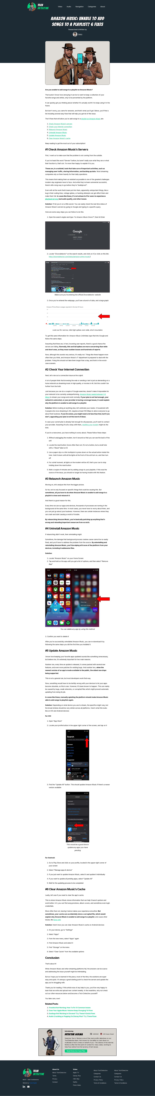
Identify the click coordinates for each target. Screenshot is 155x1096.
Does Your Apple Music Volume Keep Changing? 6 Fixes (71, 1010)
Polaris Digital (33, 1083)
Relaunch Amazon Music (58, 130)
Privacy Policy (98, 1080)
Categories (92, 7)
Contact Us (97, 1077)
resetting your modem (90, 425)
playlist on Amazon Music (90, 119)
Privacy (54, 1079)
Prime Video (77, 1085)
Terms (54, 1076)
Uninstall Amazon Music (58, 132)
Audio (69, 7)
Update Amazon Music (57, 135)
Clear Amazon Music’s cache (59, 138)
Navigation (79, 7)
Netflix (75, 1082)
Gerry (80, 34)
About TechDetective (59, 1072)
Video (60, 7)
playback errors (51, 199)
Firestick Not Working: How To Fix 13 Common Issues (70, 1008)
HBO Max (76, 1079)
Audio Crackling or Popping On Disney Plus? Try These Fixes (72, 1016)
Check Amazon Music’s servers (60, 124)
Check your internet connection (60, 127)
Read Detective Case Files (76, 1051)
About (102, 7)
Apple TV (76, 1072)
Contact (55, 1082)
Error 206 (57, 920)
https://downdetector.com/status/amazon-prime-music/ (69, 257)
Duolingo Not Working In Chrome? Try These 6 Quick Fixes (72, 1013)
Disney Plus (77, 1076)
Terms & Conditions (100, 1083)
